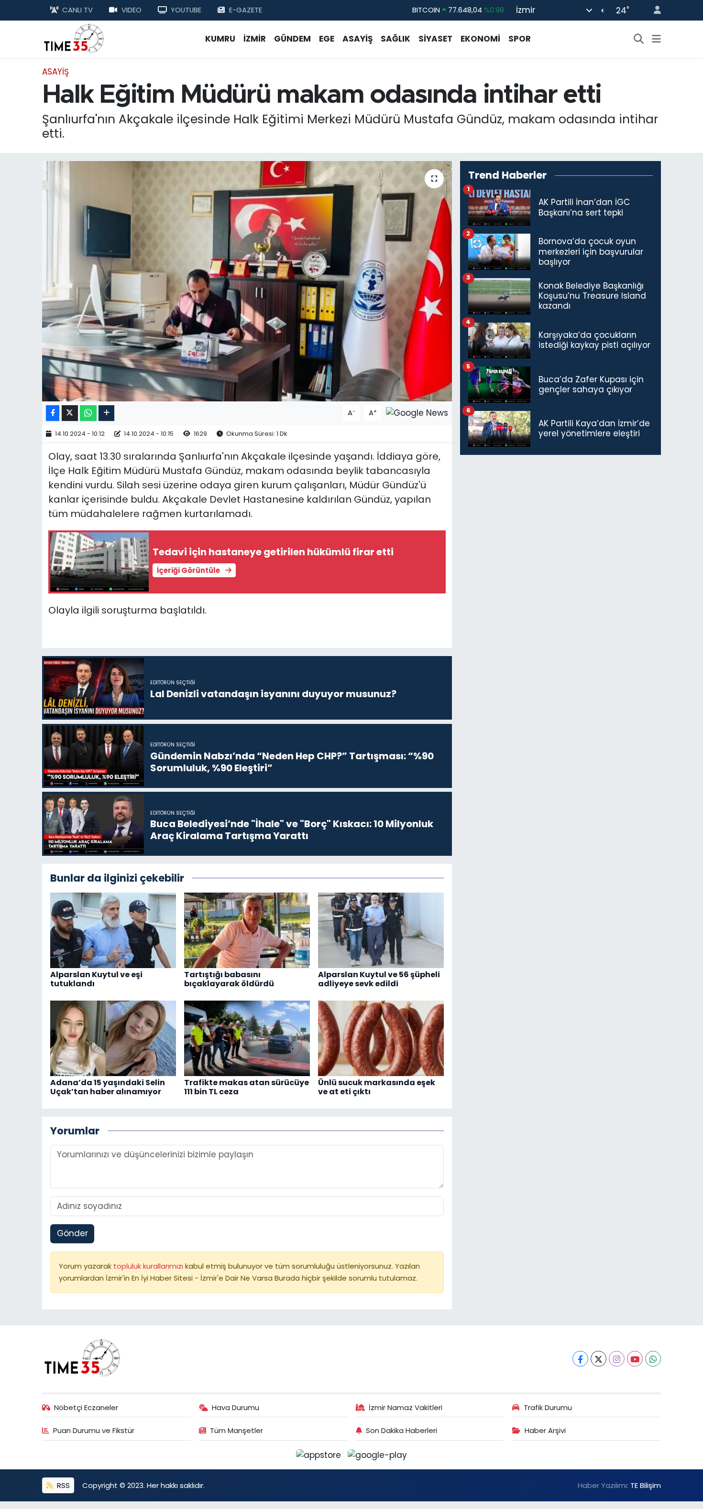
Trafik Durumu (548, 1407)
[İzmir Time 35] (74, 38)
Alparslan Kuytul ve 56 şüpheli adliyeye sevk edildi (379, 979)
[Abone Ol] (417, 412)
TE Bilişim (645, 1485)
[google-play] (377, 1454)
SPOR (519, 38)
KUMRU (220, 38)
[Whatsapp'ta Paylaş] (88, 413)
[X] (598, 1359)
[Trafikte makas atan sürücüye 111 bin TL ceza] (247, 1037)
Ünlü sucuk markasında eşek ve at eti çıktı (376, 1087)
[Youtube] (635, 1359)
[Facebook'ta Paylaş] (52, 413)
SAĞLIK (395, 38)
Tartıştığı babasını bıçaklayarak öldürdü (229, 979)
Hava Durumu (235, 1407)
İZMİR (254, 38)
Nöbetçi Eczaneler (86, 1407)
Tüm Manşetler (236, 1430)
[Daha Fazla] (106, 413)
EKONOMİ (480, 38)
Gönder (72, 1233)
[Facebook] (580, 1359)
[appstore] (320, 1454)
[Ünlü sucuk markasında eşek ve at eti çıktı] (381, 1037)
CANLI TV (77, 10)
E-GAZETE (245, 10)
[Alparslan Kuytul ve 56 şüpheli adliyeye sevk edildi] (381, 929)
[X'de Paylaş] (70, 413)
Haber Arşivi (545, 1430)
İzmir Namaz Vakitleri (405, 1407)
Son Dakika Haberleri (401, 1430)
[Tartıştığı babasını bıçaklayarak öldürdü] (247, 929)
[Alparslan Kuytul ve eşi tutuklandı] (113, 929)
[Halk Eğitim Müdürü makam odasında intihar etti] (247, 281)
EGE (326, 38)
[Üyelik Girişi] (653, 10)
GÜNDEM (292, 38)
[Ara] (639, 39)
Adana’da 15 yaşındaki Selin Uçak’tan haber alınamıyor (107, 1087)
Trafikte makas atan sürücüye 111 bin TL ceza (246, 1087)
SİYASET (435, 38)
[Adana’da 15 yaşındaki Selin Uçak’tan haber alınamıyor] (113, 1037)
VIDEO (131, 10)
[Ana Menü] (656, 39)
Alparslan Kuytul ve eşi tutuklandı (96, 979)
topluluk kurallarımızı (149, 1266)
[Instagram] (617, 1359)
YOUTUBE (186, 10)
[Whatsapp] (653, 1359)
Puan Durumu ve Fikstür (93, 1430)
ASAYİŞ (357, 38)
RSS (62, 1485)
